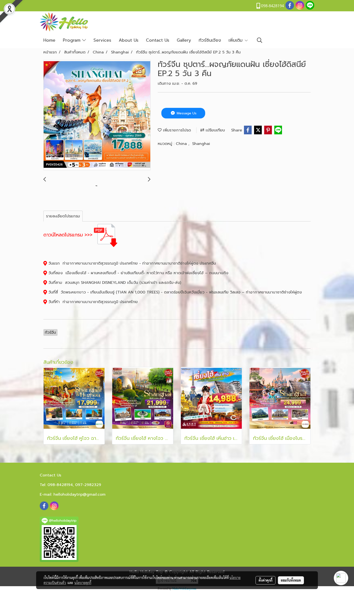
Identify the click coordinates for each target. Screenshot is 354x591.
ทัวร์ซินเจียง (210, 40)
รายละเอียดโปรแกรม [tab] (63, 216)
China (182, 144)
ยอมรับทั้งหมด (291, 580)
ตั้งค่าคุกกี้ (265, 580)
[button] (259, 40)
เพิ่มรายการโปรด (176, 130)
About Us (128, 40)
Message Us (186, 113)
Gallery (184, 40)
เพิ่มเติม (236, 40)
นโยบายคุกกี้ (82, 582)
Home (49, 40)
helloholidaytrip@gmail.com (79, 494)
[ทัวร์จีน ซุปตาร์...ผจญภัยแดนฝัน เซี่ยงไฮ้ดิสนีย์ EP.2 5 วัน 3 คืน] (97, 115)
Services (102, 40)
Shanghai (201, 144)
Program (72, 40)
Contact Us (157, 40)
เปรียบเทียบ (214, 130)
